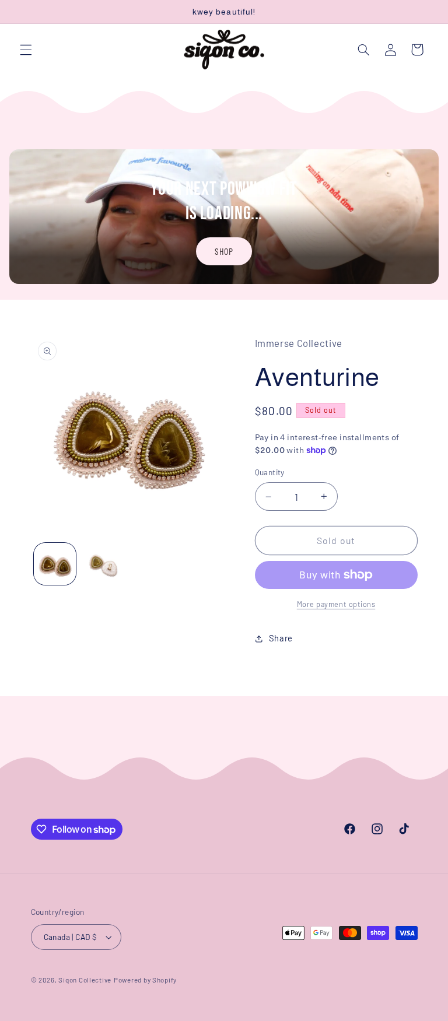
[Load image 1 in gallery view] (55, 564)
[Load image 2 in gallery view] (103, 564)
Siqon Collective (84, 980)
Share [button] (281, 638)
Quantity (270, 472)
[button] (25, 49)
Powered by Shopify (145, 980)
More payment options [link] (336, 604)
